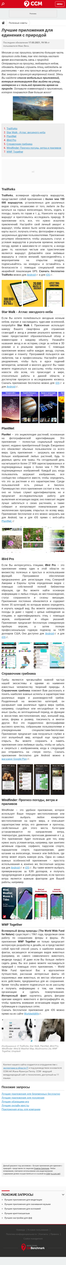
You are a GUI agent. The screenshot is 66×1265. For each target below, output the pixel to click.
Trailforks (12, 128)
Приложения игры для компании (21, 1109)
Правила (54, 1234)
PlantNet (11, 136)
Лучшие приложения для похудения (23, 1097)
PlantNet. (7, 521)
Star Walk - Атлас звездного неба (26, 132)
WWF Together (15, 151)
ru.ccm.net (55, 1174)
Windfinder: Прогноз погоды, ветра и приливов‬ (34, 147)
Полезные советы (18, 23)
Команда (20, 1230)
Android (31, 274)
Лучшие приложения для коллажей (22, 1208)
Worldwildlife (31, 1013)
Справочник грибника (19, 144)
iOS (48, 274)
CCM (48, 1174)
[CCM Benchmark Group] (33, 1247)
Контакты (43, 1234)
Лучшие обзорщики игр (15, 1101)
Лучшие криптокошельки (17, 1213)
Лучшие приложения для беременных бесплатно (31, 1093)
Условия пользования (37, 1230)
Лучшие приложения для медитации (23, 1199)
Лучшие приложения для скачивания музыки (27, 1204)
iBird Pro (11, 140)
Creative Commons (41, 1168)
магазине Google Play (14, 759)
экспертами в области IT (15, 1068)
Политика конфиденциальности (21, 1234)
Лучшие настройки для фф (18, 1218)
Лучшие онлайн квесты (15, 1105)
